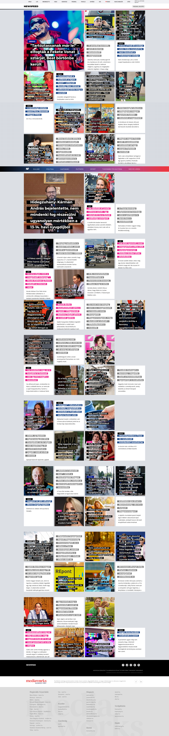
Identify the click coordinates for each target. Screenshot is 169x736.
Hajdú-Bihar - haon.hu (36, 713)
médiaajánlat (139, 670)
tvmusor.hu (89, 721)
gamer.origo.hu (91, 702)
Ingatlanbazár (118, 1)
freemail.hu (118, 709)
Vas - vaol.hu (62, 692)
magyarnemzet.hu (63, 707)
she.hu (117, 699)
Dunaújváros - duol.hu (36, 707)
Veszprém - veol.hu (64, 694)
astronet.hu (89, 695)
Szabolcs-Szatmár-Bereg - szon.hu (40, 727)
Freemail (74, 1)
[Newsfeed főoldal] (31, 665)
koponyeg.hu (119, 711)
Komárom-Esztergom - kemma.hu (40, 721)
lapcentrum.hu (119, 716)
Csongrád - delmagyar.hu (37, 704)
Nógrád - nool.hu (35, 723)
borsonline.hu (90, 731)
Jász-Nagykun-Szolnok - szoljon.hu (40, 718)
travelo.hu (89, 711)
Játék (128, 1)
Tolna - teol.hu (34, 730)
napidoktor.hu (90, 707)
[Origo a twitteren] (127, 665)
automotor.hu (90, 697)
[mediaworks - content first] (36, 681)
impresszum (132, 670)
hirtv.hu (60, 711)
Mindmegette (46, 1)
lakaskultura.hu (91, 700)
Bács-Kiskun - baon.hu (37, 695)
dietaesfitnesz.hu (91, 713)
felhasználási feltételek (113, 670)
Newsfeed (64, 1)
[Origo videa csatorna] (135, 665)
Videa (55, 1)
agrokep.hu (61, 726)
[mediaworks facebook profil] (136, 682)
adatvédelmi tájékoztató (99, 670)
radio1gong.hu (119, 726)
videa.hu (117, 714)
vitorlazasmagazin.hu (93, 716)
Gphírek (92, 1)
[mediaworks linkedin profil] (141, 682)
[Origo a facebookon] (123, 665)
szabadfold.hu (62, 709)
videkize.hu (89, 718)
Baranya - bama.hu (36, 697)
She (100, 1)
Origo (29, 1)
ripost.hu (117, 692)
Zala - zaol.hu (62, 696)
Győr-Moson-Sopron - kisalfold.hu (40, 711)
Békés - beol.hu (34, 700)
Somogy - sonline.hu (36, 725)
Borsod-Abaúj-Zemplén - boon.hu (40, 702)
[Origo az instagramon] (131, 665)
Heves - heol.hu (35, 716)
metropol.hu (118, 694)
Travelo (83, 1)
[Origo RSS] (139, 665)
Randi (108, 1)
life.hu (117, 696)
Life (37, 1)
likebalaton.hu (90, 704)
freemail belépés (138, 6)
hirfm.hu (117, 728)
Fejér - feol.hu (34, 709)
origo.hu (60, 714)
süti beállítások (124, 670)
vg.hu (60, 724)
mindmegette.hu (91, 709)
